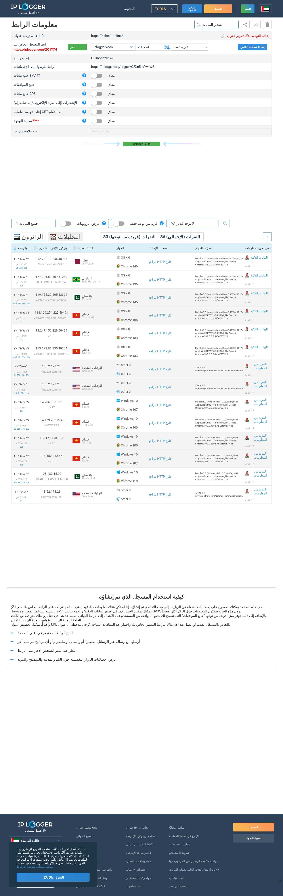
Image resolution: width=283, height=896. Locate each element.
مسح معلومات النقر (256, 24)
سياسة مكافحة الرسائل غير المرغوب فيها (193, 861)
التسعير (247, 9)
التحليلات (69, 236)
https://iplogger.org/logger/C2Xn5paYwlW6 (122, 67)
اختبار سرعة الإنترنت (138, 852)
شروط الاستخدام (179, 852)
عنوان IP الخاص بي (137, 827)
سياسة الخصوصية (179, 844)
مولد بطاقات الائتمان (138, 861)
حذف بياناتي (176, 878)
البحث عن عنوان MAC (139, 844)
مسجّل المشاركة (245, 24)
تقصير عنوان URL (86, 827)
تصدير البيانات (212, 25)
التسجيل (218, 9)
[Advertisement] (141, 179)
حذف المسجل (267, 24)
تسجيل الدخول (192, 8)
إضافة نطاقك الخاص (252, 47)
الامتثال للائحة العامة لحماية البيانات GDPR (194, 869)
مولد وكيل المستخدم (138, 878)
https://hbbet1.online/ (107, 36)
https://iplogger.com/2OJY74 (35, 49)
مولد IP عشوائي (136, 869)
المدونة (129, 9)
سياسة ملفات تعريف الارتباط (35, 866)
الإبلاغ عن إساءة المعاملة (184, 836)
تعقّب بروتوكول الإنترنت (140, 836)
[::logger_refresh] (225, 223)
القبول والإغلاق (53, 877)
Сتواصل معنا (176, 827)
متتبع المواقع (84, 836)
